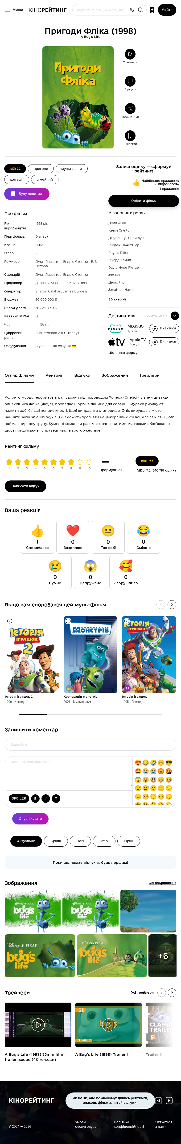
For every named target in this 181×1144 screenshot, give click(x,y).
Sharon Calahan (48, 291)
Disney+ (42, 236)
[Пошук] (140, 10)
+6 (163, 955)
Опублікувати (30, 818)
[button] (33, 911)
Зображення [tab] (115, 375)
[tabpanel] (90, 413)
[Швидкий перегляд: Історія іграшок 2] (10, 621)
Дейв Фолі (117, 223)
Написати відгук (25, 486)
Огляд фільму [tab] (19, 375)
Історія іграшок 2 (19, 696)
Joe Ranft (116, 275)
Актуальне (26, 841)
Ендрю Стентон (76, 262)
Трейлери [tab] (149, 375)
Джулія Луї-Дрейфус (126, 238)
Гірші (128, 841)
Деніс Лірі (116, 282)
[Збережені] (152, 10)
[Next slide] (172, 992)
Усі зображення (162, 883)
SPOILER (19, 798)
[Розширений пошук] (132, 10)
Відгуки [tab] (82, 375)
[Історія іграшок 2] (32, 654)
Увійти (167, 10)
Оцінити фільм (143, 201)
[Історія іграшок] (149, 654)
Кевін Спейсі (119, 230)
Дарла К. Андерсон (51, 283)
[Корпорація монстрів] (90, 654)
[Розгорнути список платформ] (175, 316)
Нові (80, 841)
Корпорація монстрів (81, 696)
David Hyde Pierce (123, 267)
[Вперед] (172, 604)
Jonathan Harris (121, 290)
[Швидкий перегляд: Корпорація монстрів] (68, 621)
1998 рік (41, 223)
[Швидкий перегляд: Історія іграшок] (126, 621)
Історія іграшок (134, 696)
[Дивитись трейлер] (38, 1025)
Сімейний (45, 179)
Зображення (21, 883)
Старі (104, 841)
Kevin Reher (79, 283)
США (39, 245)
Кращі (56, 841)
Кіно (48, 10)
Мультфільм (71, 169)
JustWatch (154, 315)
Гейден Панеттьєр (123, 245)
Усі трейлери (142, 992)
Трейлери (17, 992)
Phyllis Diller (118, 253)
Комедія (17, 179)
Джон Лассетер (48, 262)
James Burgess (75, 291)
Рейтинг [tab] (54, 375)
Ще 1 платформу (123, 353)
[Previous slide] (161, 992)
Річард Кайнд (119, 260)
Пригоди (41, 169)
